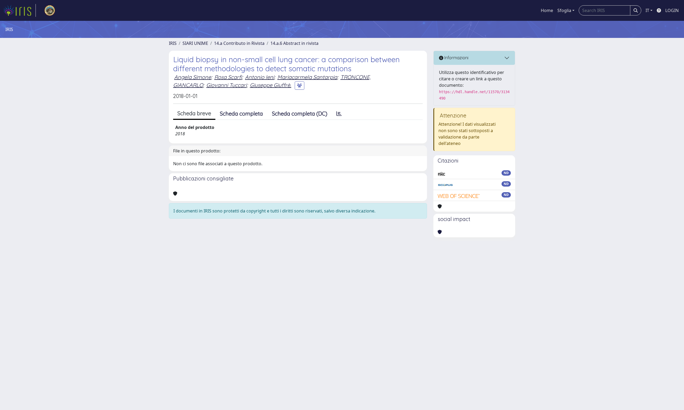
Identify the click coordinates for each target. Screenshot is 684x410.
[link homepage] (19, 10)
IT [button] (647, 10)
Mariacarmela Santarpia (307, 77)
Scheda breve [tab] (194, 113)
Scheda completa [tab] (241, 113)
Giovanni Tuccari (226, 85)
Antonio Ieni (259, 77)
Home (547, 10)
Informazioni (455, 57)
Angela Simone (192, 77)
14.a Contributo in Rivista (239, 43)
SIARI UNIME (195, 43)
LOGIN (672, 10)
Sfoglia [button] (564, 10)
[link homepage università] (49, 10)
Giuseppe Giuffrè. (270, 85)
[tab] (339, 113)
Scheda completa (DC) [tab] (299, 113)
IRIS (173, 43)
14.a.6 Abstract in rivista (294, 43)
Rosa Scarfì (228, 77)
